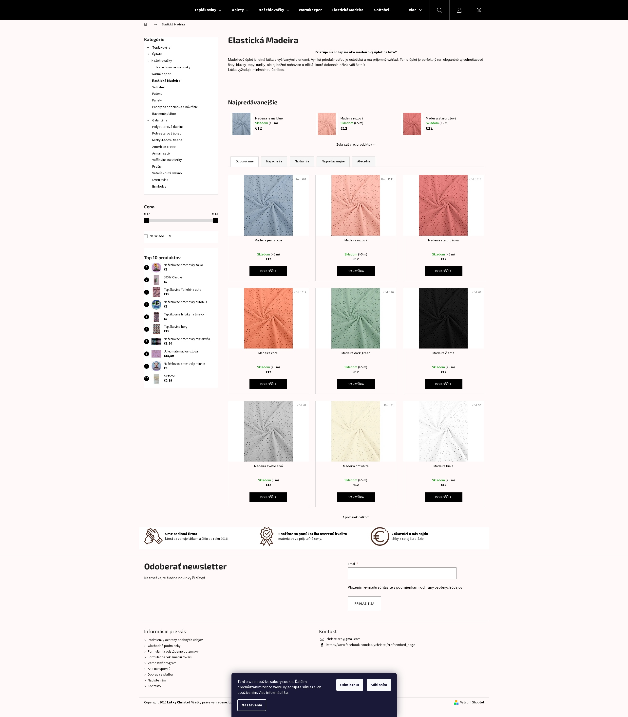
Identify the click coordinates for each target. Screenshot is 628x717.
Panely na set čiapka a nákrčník (175, 107)
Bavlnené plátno (164, 113)
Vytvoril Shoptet (472, 702)
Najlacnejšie (274, 161)
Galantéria (159, 120)
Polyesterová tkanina (168, 126)
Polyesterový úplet (166, 133)
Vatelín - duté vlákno (167, 173)
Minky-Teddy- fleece (167, 140)
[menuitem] (207, 10)
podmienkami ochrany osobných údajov (429, 587)
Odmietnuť (349, 685)
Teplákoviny (161, 47)
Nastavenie (252, 705)
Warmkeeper (161, 74)
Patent (157, 93)
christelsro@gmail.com (343, 639)
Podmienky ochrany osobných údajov (175, 640)
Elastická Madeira (166, 80)
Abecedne (363, 161)
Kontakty (154, 686)
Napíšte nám (157, 680)
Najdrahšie (302, 161)
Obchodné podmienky (164, 645)
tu (286, 692)
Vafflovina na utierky (167, 159)
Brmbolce (159, 186)
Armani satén (161, 153)
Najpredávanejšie (333, 161)
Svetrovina (160, 179)
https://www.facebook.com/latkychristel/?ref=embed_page (370, 644)
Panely (157, 100)
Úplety (157, 54)
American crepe (164, 146)
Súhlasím (379, 685)
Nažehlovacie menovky (173, 67)
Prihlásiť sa (364, 603)
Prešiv (157, 166)
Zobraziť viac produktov (354, 144)
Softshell (158, 87)
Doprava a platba (160, 674)
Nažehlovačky (162, 60)
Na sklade (160, 236)
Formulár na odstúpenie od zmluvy (173, 651)
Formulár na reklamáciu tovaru (170, 657)
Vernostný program (162, 663)
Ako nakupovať (159, 668)
